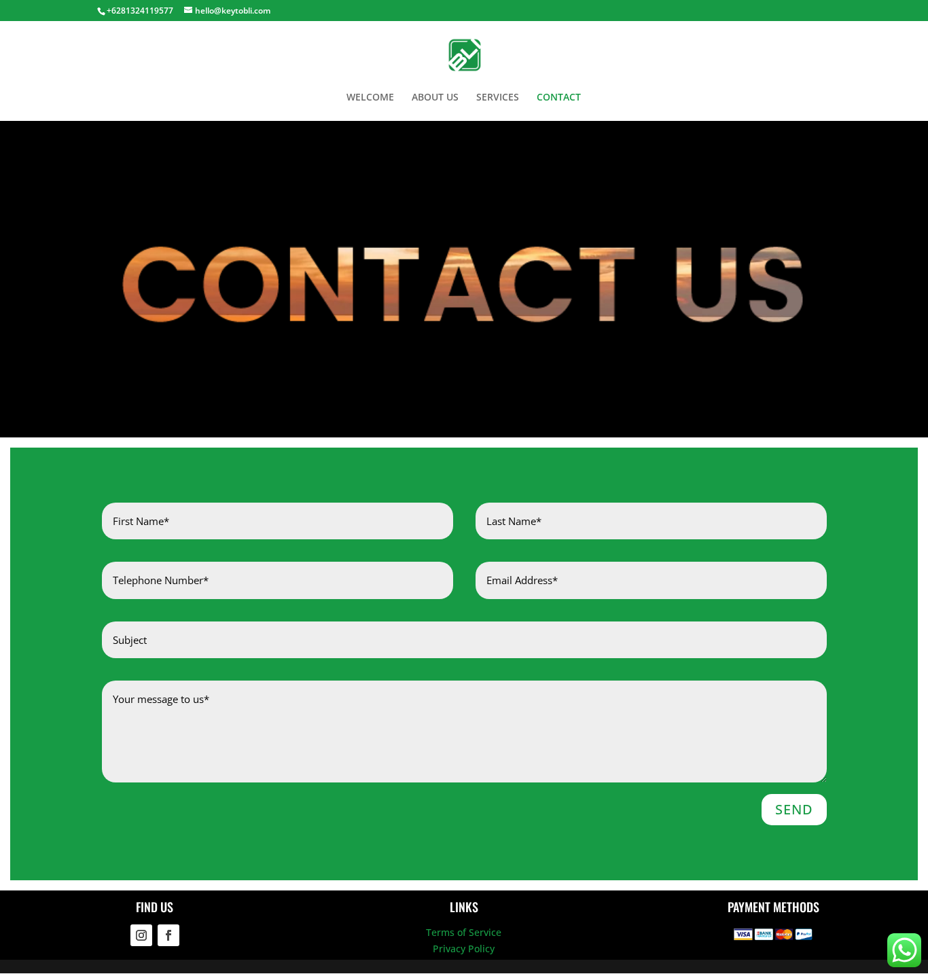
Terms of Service (463, 932)
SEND (794, 809)
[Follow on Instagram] (141, 935)
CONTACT (559, 97)
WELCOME (370, 97)
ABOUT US (435, 97)
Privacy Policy (464, 948)
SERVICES (497, 97)
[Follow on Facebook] (168, 935)
